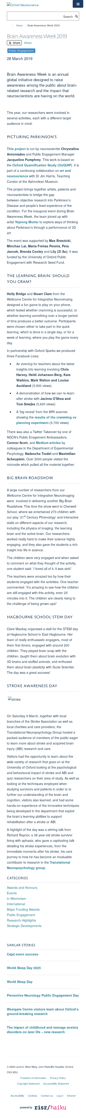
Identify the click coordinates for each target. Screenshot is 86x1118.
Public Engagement (21, 914)
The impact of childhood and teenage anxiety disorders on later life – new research (42, 1029)
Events (12, 893)
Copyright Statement (28, 1083)
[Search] (76, 16)
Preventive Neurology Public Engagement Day (43, 995)
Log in (60, 1095)
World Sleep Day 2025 (24, 967)
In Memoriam (16, 898)
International (16, 904)
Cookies (32, 1095)
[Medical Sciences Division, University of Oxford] (43, 1063)
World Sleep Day (20, 981)
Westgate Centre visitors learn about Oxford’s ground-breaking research (43, 1011)
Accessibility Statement (56, 1083)
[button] (78, 4)
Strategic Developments (24, 925)
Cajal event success (22, 954)
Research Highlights (21, 920)
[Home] (10, 25)
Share (16, 43)
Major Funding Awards (23, 909)
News (19, 25)
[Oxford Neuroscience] (23, 3)
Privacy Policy (58, 1078)
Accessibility (17, 1095)
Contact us (47, 1095)
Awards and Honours (22, 887)
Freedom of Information (33, 1078)
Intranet (71, 1095)
